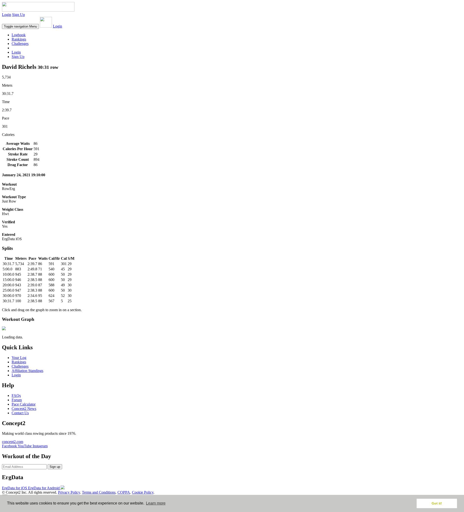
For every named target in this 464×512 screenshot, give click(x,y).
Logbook (19, 35)
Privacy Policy (69, 492)
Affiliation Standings (27, 371)
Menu (20, 26)
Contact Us (20, 413)
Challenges (20, 44)
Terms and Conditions (99, 492)
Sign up (55, 467)
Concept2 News (24, 409)
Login (6, 15)
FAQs (16, 395)
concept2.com (12, 442)
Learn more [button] (156, 503)
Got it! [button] (437, 503)
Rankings (19, 39)
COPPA (123, 492)
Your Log (19, 358)
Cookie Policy (142, 492)
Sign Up (18, 15)
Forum (17, 400)
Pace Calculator (24, 404)
